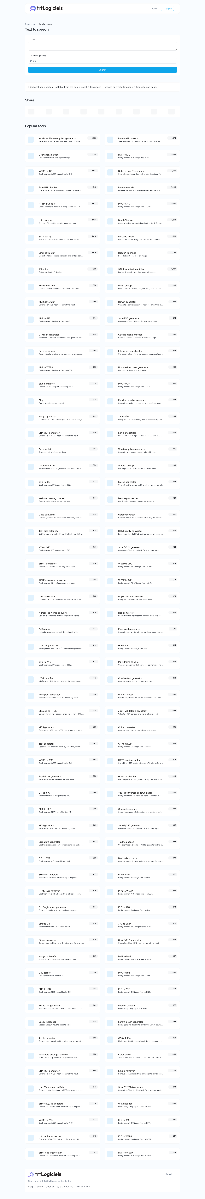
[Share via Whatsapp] (154, 111)
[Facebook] (152, 1186)
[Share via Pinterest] (101, 111)
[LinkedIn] (166, 1186)
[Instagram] (157, 1186)
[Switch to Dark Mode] (175, 1174)
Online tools (30, 24)
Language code (38, 55)
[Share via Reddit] (136, 111)
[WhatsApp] (170, 1186)
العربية (168, 1173)
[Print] (49, 111)
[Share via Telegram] (171, 111)
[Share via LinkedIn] (119, 111)
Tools (154, 8)
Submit (102, 69)
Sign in (168, 8)
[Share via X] (83, 111)
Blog (30, 1186)
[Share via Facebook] (66, 111)
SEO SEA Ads (82, 1186)
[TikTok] (161, 1186)
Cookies (50, 1186)
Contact (39, 1186)
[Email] (175, 1186)
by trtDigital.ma (65, 1186)
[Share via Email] (31, 111)
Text (33, 39)
